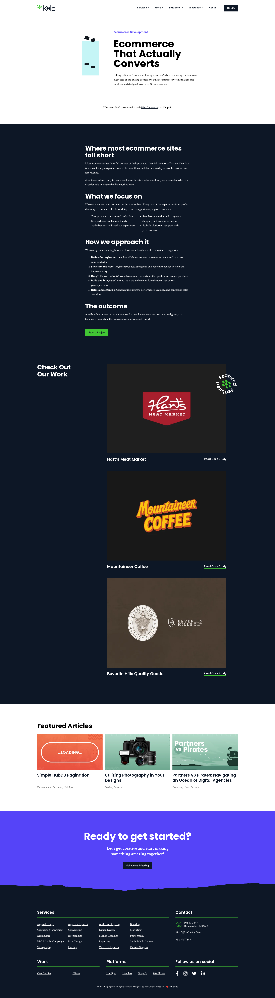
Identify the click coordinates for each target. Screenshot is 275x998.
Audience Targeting (109, 924)
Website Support (139, 947)
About (212, 7)
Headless (127, 973)
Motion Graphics (108, 936)
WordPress (159, 973)
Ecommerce (43, 936)
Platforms (174, 7)
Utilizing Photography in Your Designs (134, 777)
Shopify (142, 973)
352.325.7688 (183, 940)
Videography (44, 947)
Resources (195, 7)
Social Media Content (142, 941)
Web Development (109, 947)
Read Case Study (215, 459)
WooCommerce (149, 107)
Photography (137, 936)
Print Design (75, 941)
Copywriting (75, 930)
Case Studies (44, 973)
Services (142, 7)
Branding (135, 924)
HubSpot (111, 973)
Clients (76, 973)
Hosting (72, 947)
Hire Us (231, 8)
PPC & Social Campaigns (50, 941)
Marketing (136, 930)
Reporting (104, 941)
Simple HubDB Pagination (63, 775)
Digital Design (107, 930)
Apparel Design (45, 924)
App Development (78, 924)
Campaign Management (50, 930)
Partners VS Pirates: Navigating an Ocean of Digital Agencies (204, 777)
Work (158, 7)
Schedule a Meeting (137, 865)
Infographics (75, 936)
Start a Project (96, 332)
